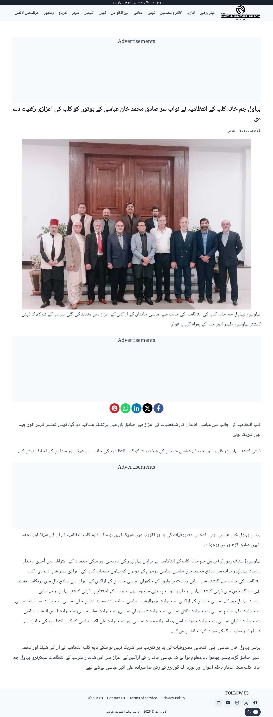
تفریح (63, 13)
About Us (95, 698)
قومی (151, 13)
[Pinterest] (115, 408)
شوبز (75, 13)
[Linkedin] (219, 703)
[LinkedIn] (136, 408)
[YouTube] (228, 703)
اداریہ (190, 13)
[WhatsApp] (126, 408)
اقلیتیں (89, 13)
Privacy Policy (173, 698)
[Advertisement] (136, 75)
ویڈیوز (49, 13)
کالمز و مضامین (171, 13)
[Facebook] (158, 408)
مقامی (138, 13)
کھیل (102, 13)
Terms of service (143, 698)
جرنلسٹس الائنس (27, 13)
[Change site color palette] (253, 712)
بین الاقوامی (120, 13)
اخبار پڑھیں (208, 13)
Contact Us (116, 698)
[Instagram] (237, 703)
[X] (147, 408)
